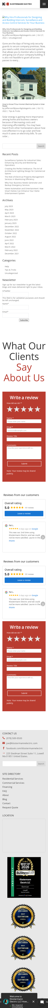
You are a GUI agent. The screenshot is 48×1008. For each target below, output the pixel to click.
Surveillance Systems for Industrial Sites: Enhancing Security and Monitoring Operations (23, 162)
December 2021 (12, 253)
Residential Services (12, 778)
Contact (6, 803)
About (5, 795)
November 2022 (12, 230)
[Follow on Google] (27, 487)
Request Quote (10, 807)
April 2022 (9, 243)
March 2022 (10, 247)
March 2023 (10, 216)
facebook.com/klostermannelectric (24, 748)
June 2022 (9, 240)
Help (7, 266)
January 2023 (10, 223)
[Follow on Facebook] (21, 487)
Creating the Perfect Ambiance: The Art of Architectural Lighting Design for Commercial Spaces (25, 171)
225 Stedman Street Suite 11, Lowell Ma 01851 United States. (23, 755)
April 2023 (9, 213)
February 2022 (11, 250)
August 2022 (10, 236)
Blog (4, 799)
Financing (7, 786)
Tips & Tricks (14, 111)
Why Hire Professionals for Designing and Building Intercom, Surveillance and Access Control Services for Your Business (23, 31)
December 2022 (12, 226)
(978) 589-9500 (14, 738)
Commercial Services (13, 782)
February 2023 (11, 219)
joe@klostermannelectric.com (21, 743)
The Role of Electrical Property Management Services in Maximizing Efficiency (24, 178)
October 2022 (11, 233)
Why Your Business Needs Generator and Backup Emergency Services (23, 183)
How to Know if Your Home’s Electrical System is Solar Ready (23, 105)
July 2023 (9, 206)
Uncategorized (15, 38)
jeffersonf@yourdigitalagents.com (20, 35)
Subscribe (24, 320)
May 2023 (9, 209)
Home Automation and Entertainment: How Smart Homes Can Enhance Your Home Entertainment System (24, 191)
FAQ (4, 791)
